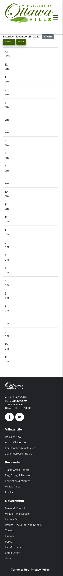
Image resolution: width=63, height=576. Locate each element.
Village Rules (12, 486)
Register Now (13, 437)
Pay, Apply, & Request (18, 475)
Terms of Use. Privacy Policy (30, 569)
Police (8, 541)
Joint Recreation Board (18, 453)
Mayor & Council (15, 508)
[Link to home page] (29, 17)
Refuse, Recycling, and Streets (23, 525)
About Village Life (15, 442)
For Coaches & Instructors (20, 448)
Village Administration (17, 514)
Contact (9, 492)
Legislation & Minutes (17, 481)
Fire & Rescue (13, 547)
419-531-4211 (19, 401)
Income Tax (12, 519)
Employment (12, 553)
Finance (10, 536)
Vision (8, 558)
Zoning (9, 530)
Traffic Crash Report (17, 470)
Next (20, 42)
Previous (9, 42)
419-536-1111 (20, 397)
